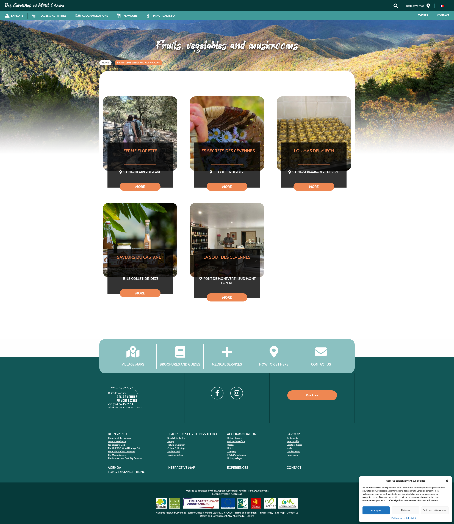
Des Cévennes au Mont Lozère (34, 5)
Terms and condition (246, 512)
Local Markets (293, 451)
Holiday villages (234, 458)
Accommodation (241, 434)
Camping (231, 451)
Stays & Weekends (117, 441)
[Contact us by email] (125, 408)
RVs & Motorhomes (236, 455)
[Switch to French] (441, 6)
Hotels (230, 448)
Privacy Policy (266, 512)
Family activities (175, 455)
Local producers (294, 444)
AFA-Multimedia (236, 515)
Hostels (230, 444)
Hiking (170, 441)
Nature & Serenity (176, 444)
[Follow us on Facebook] (217, 393)
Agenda (114, 467)
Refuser (405, 510)
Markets (290, 448)
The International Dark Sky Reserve (125, 458)
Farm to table (293, 441)
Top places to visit (116, 444)
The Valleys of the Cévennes (121, 451)
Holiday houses (234, 438)
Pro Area (312, 395)
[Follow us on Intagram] (236, 393)
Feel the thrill (173, 451)
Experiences (237, 467)
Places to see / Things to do (192, 434)
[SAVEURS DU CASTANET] (140, 240)
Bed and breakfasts (236, 441)
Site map (280, 512)
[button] (447, 480)
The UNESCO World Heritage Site (124, 448)
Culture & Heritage (176, 448)
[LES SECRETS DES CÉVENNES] (227, 133)
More (140, 187)
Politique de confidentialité (403, 518)
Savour (293, 434)
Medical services (227, 364)
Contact (443, 15)
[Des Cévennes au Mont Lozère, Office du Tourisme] (123, 400)
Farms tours (292, 455)
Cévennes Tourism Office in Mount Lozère (197, 512)
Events (423, 15)
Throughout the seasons (119, 438)
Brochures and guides (180, 364)
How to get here (274, 364)
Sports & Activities (176, 438)
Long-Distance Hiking (126, 472)
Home (105, 62)
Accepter (376, 510)
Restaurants (292, 438)
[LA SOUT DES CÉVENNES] (227, 240)
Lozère (250, 515)
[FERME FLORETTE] (140, 133)
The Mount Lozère (117, 455)
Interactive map (181, 467)
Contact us (321, 364)
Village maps (133, 364)
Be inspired (117, 434)
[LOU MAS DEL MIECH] (314, 133)
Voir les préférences (434, 510)
